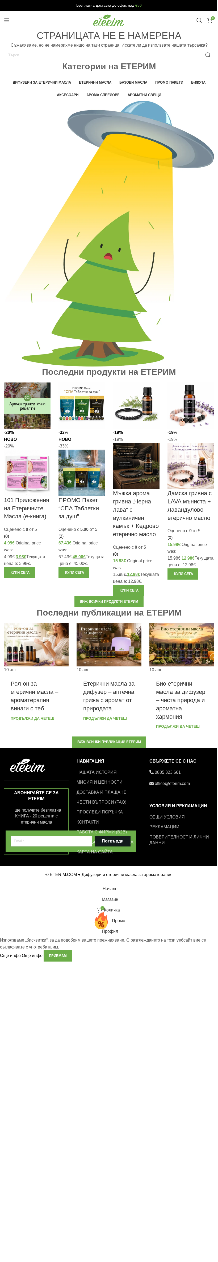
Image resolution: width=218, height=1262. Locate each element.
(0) (6, 536)
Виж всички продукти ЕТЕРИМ (109, 602)
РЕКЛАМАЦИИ (164, 827)
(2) (61, 536)
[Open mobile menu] (6, 20)
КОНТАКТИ (88, 822)
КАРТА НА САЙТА (95, 852)
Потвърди (113, 841)
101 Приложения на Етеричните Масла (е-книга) (26, 508)
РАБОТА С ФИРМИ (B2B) (102, 832)
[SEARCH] (208, 55)
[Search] (199, 20)
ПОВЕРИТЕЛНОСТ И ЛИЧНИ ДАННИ (179, 840)
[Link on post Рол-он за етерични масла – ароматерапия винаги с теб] (36, 648)
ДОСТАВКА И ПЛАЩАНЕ (102, 792)
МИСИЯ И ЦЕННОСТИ (100, 782)
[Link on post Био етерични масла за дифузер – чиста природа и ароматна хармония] (181, 648)
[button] (19, 572)
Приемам (58, 956)
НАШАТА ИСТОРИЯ (97, 772)
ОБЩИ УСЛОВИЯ (167, 817)
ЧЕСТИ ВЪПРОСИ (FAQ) (101, 802)
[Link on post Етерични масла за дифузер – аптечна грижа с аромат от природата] (109, 648)
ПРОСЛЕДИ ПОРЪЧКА (100, 812)
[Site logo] (109, 20)
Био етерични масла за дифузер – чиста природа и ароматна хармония (180, 700)
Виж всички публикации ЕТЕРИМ (109, 742)
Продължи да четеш (32, 718)
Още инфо (21, 955)
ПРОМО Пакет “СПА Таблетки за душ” (78, 508)
